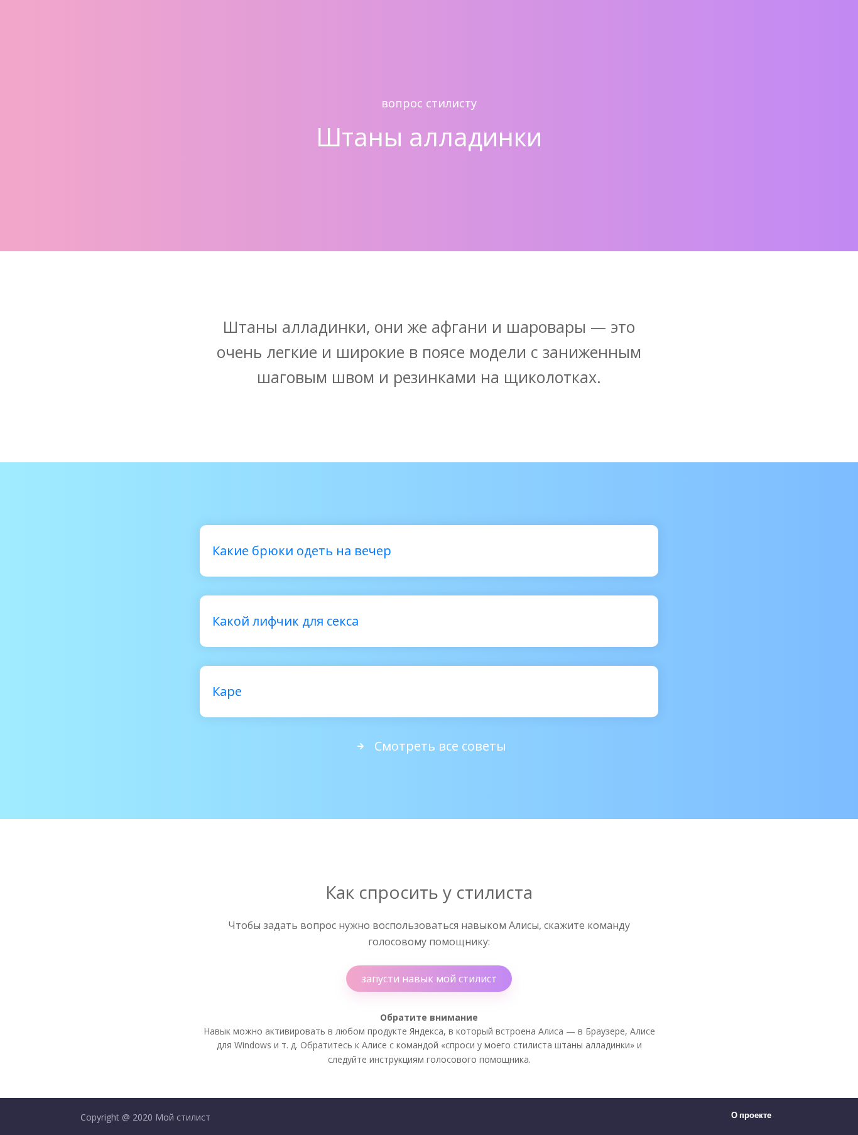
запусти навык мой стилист (429, 979)
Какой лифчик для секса (285, 620)
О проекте (751, 1115)
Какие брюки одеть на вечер (301, 550)
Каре (227, 691)
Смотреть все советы (440, 745)
